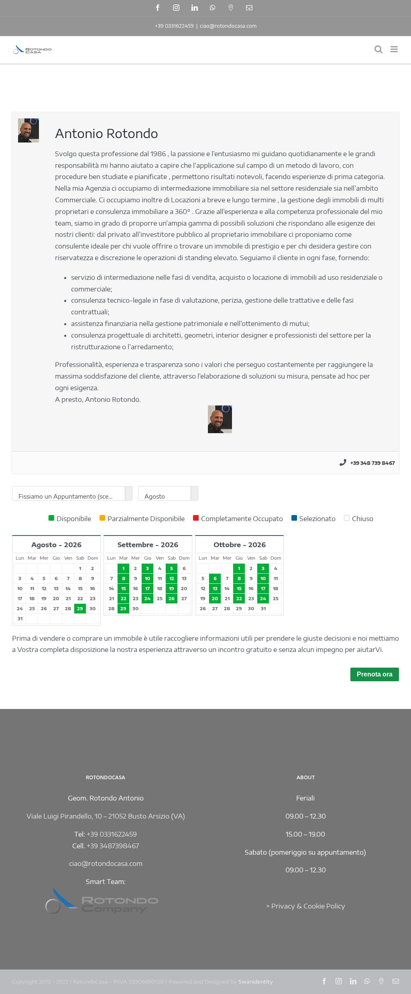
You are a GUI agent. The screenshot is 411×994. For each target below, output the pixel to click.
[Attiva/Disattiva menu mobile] (395, 49)
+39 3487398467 (113, 846)
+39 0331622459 (174, 26)
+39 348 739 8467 (372, 463)
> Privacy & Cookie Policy (305, 906)
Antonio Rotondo (106, 133)
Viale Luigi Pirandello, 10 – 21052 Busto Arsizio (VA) (105, 816)
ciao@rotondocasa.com (228, 26)
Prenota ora (375, 674)
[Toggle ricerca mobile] (378, 49)
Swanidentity (255, 981)
